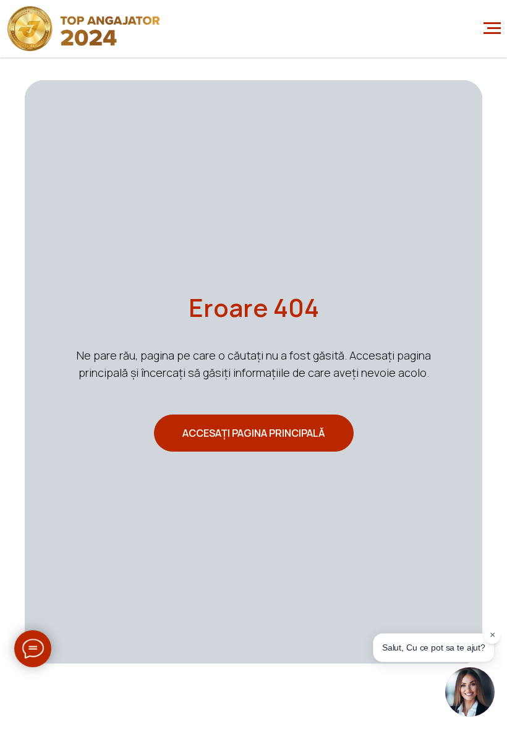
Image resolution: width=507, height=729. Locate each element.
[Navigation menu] (492, 28)
